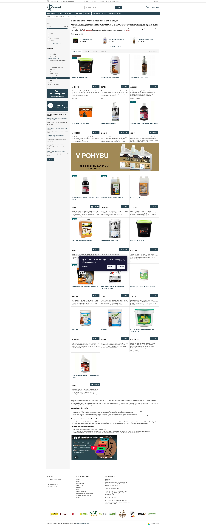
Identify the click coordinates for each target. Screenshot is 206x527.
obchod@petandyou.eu (56, 479)
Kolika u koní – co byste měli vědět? (56, 151)
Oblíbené (52, 40)
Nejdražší (95, 51)
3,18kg (137, 350)
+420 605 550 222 (54, 482)
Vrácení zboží (115, 1)
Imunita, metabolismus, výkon (57, 62)
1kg (131, 262)
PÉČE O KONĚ (51, 80)
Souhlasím (121, 267)
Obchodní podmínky (81, 491)
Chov (51, 71)
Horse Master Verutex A (135, 29)
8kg (76, 98)
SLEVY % (78, 497)
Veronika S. (107, 479)
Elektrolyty (52, 69)
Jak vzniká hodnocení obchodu (83, 495)
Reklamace (78, 487)
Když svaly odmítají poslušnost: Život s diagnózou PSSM (57, 119)
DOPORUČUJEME (54, 38)
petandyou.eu (53, 486)
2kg (73, 98)
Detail (96, 86)
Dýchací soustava (54, 75)
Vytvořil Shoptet (155, 523)
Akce (51, 33)
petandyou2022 (54, 484)
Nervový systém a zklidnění (56, 67)
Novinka (52, 35)
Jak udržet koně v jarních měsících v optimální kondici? (56, 136)
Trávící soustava (54, 65)
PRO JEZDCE (53, 56)
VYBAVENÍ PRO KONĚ (53, 84)
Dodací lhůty (79, 489)
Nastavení (85, 267)
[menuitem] (51, 13)
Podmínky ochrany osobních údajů (84, 493)
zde (95, 262)
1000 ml (138, 98)
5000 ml (132, 98)
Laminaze (127, 30)
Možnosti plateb (104, 1)
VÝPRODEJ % (51, 52)
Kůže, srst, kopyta (54, 78)
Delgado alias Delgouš (110, 497)
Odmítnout (111, 267)
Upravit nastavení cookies (82, 523)
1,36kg (132, 350)
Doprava (94, 1)
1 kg (102, 98)
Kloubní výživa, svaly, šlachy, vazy (58, 60)
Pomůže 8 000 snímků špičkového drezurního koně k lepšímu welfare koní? (57, 127)
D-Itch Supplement (87, 30)
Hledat (118, 7)
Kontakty (85, 1)
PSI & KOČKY (53, 54)
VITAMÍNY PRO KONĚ (53, 58)
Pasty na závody (54, 73)
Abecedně (103, 51)
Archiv (51, 159)
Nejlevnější (86, 51)
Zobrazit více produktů (114, 46)
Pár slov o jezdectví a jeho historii (55, 144)
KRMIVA (50, 82)
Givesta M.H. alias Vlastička (112, 488)
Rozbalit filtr (57, 43)
